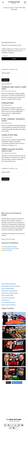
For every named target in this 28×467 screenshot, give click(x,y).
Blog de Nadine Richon (7, 105)
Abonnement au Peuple (10, 246)
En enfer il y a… (6, 300)
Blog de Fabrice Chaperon (9, 284)
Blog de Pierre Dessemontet (9, 291)
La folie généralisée (8, 103)
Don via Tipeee (7, 250)
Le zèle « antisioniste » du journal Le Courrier (13, 120)
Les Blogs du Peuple (8, 7)
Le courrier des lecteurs (7, 137)
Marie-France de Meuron (9, 304)
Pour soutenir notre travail (11, 248)
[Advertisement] (14, 24)
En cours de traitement (8, 297)
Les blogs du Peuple (14, 2)
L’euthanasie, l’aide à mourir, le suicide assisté (14, 88)
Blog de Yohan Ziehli (7, 295)
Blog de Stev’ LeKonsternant (10, 293)
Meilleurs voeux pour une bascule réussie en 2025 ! (12, 150)
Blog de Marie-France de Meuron (9, 91)
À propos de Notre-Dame (10, 135)
